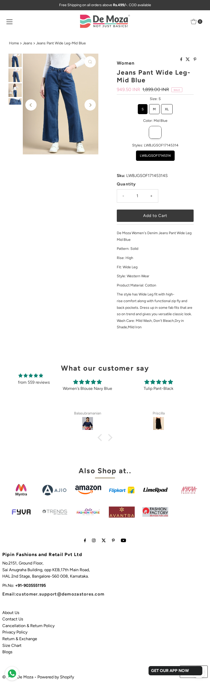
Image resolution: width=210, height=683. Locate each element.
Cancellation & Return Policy (28, 625)
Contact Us (12, 619)
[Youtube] (123, 540)
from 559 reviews (34, 382)
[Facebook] (85, 540)
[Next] (90, 105)
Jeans (27, 43)
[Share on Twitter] (188, 59)
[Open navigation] (9, 21)
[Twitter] (104, 540)
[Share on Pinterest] (195, 59)
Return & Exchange (19, 638)
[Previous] (31, 105)
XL (167, 107)
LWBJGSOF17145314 (155, 154)
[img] (30, 375)
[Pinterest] (113, 540)
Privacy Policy (14, 632)
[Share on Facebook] (181, 59)
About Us (10, 612)
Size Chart (12, 645)
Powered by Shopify (55, 677)
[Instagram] (94, 540)
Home (14, 43)
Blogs (7, 651)
